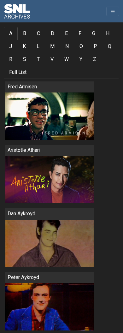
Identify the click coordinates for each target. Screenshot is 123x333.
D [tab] (52, 33)
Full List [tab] (17, 72)
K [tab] (24, 46)
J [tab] (10, 46)
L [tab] (38, 46)
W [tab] (66, 59)
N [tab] (67, 46)
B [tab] (24, 33)
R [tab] (10, 59)
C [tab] (38, 33)
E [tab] (66, 33)
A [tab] (10, 33)
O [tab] (81, 46)
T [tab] (38, 59)
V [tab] (52, 59)
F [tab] (80, 33)
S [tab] (24, 59)
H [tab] (107, 33)
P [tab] (95, 46)
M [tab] (52, 46)
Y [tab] (80, 59)
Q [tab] (109, 46)
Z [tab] (94, 59)
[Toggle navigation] (112, 11)
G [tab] (93, 33)
